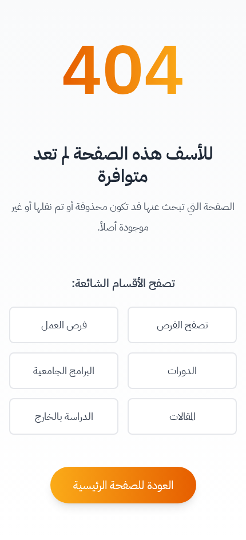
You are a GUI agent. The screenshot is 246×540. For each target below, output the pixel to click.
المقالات (182, 416)
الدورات (182, 370)
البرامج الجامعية (63, 370)
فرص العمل (64, 324)
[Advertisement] (123, 506)
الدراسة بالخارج (64, 416)
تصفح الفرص (182, 324)
